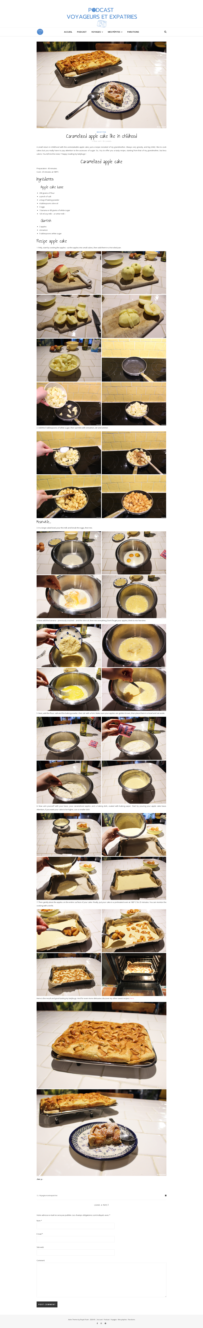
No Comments (107, 141)
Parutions (133, 31)
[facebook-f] (97, 1323)
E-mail (40, 1234)
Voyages (96, 31)
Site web (40, 1247)
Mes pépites (114, 31)
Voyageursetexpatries (48, 1195)
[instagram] (101, 1323)
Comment (41, 1260)
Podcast (82, 31)
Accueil (68, 31)
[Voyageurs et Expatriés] (101, 14)
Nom (39, 1220)
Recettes (101, 132)
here (132, 998)
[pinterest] (105, 1323)
